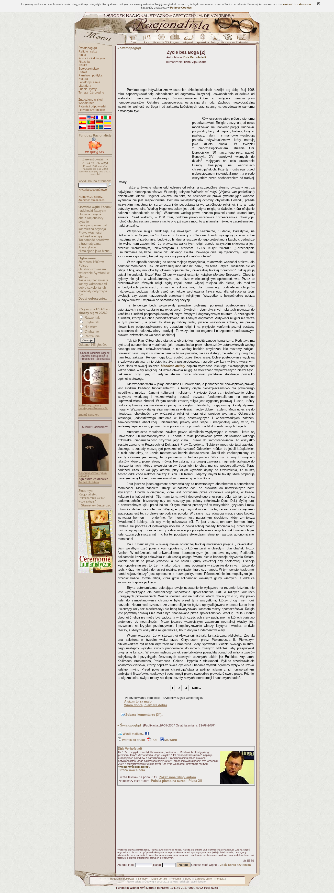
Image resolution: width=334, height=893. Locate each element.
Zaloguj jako (125, 865)
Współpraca (86, 103)
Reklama (175, 878)
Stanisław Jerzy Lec (96, 505)
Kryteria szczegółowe (92, 189)
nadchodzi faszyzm (92, 210)
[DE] (99, 122)
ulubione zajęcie (89, 214)
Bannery (143, 878)
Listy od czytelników (91, 110)
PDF (154, 740)
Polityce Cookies (181, 7)
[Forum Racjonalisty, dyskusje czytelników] (134, 40)
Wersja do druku (133, 740)
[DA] (91, 127)
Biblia (82, 55)
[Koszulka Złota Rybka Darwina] (95, 470)
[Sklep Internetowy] (175, 40)
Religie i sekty (87, 51)
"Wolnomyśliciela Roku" (133, 766)
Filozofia (84, 61)
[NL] (107, 127)
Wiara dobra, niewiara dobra (145, 705)
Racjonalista (134, 881)
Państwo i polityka (90, 75)
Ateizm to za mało (138, 701)
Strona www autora (132, 770)
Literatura (84, 85)
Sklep (188, 878)
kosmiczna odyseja (92, 229)
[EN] (91, 117)
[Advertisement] (154, 145)
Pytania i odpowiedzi (92, 106)
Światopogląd (87, 48)
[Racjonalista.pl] (167, 32)
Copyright (150, 881)
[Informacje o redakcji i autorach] (214, 40)
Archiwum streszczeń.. (92, 200)
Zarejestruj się (203, 878)
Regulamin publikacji (122, 878)
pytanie (83, 221)
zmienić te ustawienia (297, 4)
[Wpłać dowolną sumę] (95, 149)
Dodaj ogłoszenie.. (92, 298)
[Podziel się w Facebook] (147, 734)
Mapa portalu (159, 878)
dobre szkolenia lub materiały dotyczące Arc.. (92, 291)
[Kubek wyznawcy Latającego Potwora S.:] (95, 402)
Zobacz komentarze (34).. (144, 714)
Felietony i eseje (89, 82)
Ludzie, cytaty (87, 89)
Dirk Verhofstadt (130, 748)
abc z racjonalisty (90, 218)
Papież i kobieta (88, 482)
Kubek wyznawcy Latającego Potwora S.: (93, 407)
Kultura (83, 79)
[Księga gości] (189, 40)
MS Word (170, 740)
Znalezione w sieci (90, 99)
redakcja (184, 881)
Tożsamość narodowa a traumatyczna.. (93, 241)
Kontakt (219, 878)
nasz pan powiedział (92, 225)
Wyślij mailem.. (133, 733)
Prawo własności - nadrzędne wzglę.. (91, 234)
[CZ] (82, 127)
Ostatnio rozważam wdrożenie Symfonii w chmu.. (93, 272)
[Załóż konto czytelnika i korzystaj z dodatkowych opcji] (241, 40)
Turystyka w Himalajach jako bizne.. (94, 249)
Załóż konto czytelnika (235, 865)
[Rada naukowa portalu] (227, 40)
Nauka (82, 65)
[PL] (82, 117)
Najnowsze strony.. (90, 197)
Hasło (157, 865)
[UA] (107, 122)
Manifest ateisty (173, 366)
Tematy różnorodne (91, 92)
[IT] (107, 117)
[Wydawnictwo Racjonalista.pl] (202, 40)
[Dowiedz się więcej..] (95, 572)
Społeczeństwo (88, 68)
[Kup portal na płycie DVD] (161, 40)
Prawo (82, 72)
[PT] (91, 122)
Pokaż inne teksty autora (177, 777)
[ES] (82, 122)
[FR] (99, 117)
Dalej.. (196, 688)
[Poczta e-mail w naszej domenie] (147, 40)
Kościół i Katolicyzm (91, 58)
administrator (199, 881)
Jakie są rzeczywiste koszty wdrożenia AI (93, 282)
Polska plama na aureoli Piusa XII (176, 781)
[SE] (99, 127)
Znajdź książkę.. (88, 414)
